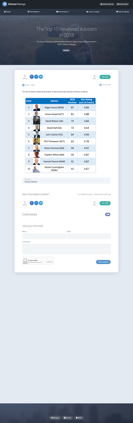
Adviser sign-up (107, 4)
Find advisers (34, 12)
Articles (68, 418)
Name (24, 232)
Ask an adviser (123, 12)
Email (69, 232)
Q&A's (80, 418)
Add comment (103, 262)
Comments (26, 242)
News (33, 85)
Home (27, 85)
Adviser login (123, 4)
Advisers (56, 418)
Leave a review (93, 12)
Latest (8, 12)
